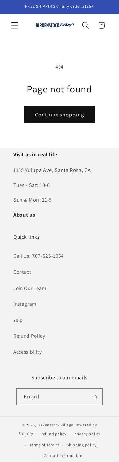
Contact (22, 272)
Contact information (63, 455)
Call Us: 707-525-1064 (38, 255)
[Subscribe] (94, 396)
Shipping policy (82, 444)
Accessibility (27, 351)
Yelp (18, 320)
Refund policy (53, 433)
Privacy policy (87, 433)
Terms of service (44, 444)
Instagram (25, 303)
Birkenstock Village (55, 425)
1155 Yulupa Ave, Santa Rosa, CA (52, 170)
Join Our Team (30, 288)
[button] (14, 25)
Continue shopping (59, 114)
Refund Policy (29, 335)
